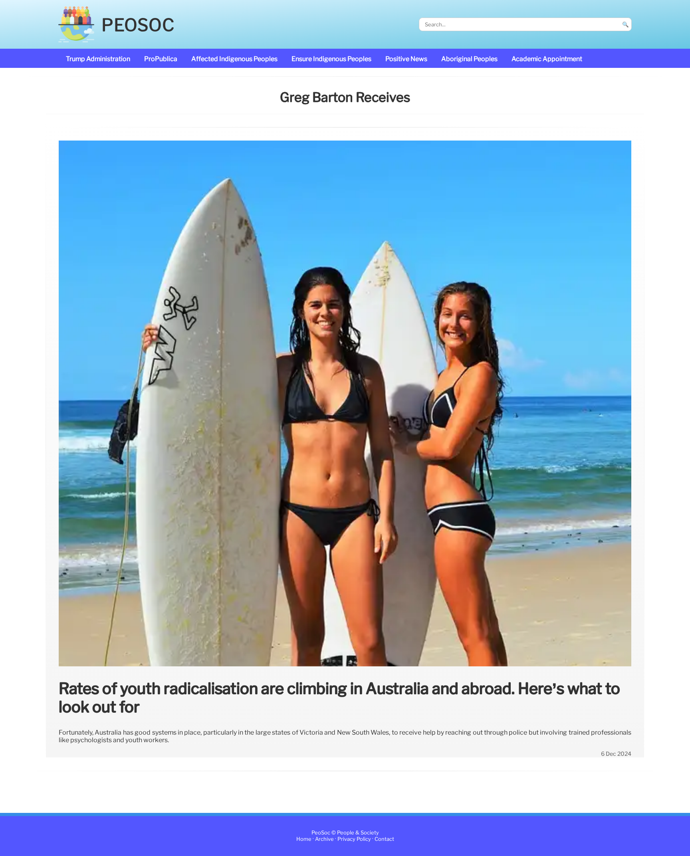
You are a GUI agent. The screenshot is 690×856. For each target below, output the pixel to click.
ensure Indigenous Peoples (331, 59)
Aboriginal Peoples (469, 59)
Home (303, 839)
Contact (384, 839)
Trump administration (98, 59)
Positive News (406, 59)
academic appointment (547, 59)
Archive (324, 839)
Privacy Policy (354, 839)
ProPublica (160, 59)
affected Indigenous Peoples (234, 59)
